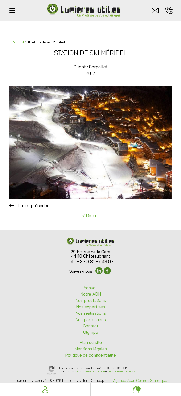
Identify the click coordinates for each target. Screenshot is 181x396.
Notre (90, 294)
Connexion (45, 389)
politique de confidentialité (89, 371)
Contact (90, 326)
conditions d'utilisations (121, 371)
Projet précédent (34, 205)
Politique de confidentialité (90, 355)
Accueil (18, 42)
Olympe (90, 332)
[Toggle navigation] (12, 10)
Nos (90, 300)
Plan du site (90, 342)
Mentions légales (90, 348)
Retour (92, 215)
